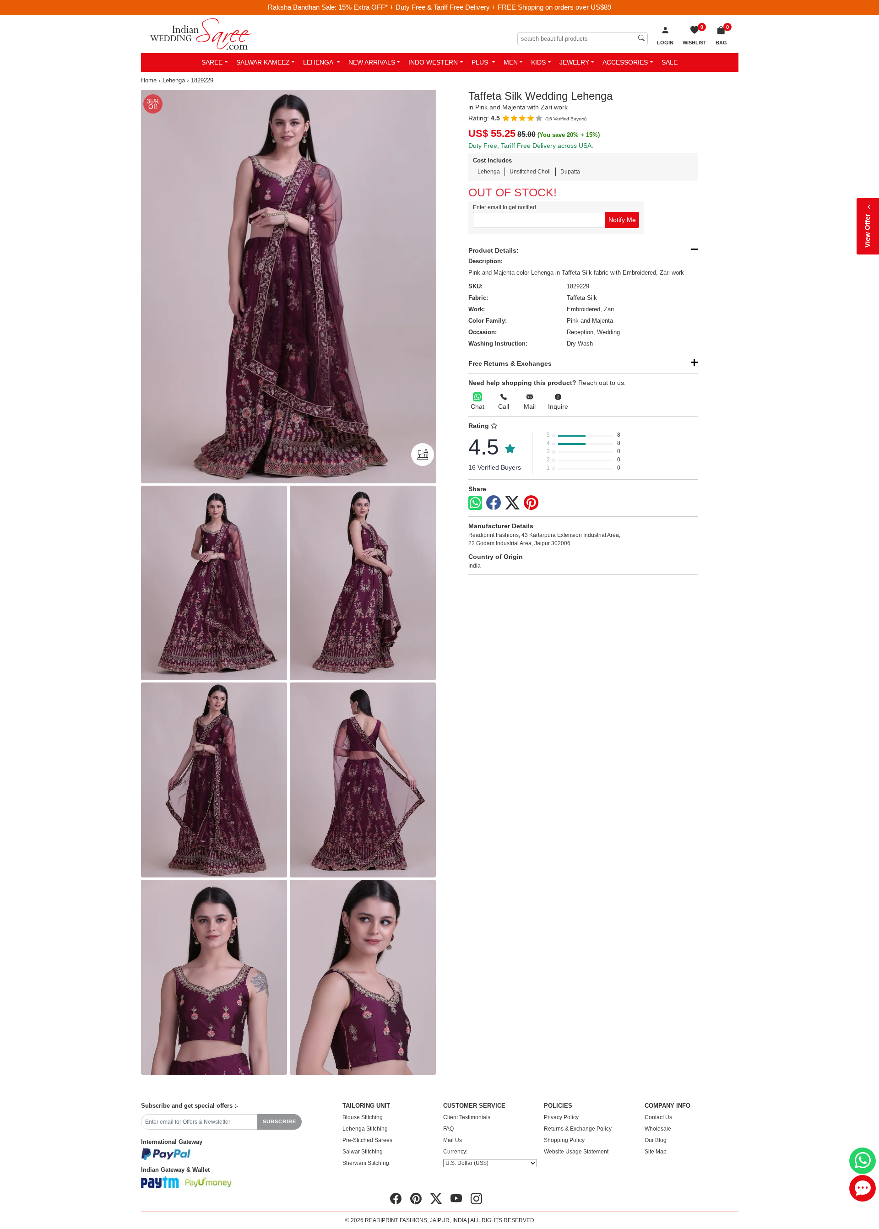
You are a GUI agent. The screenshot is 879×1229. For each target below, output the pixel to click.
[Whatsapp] (475, 503)
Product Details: (493, 250)
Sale (670, 62)
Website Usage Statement (576, 1151)
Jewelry (574, 62)
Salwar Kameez (263, 62)
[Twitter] (512, 503)
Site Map (656, 1151)
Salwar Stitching (362, 1151)
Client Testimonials (466, 1117)
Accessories (625, 62)
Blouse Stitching (362, 1117)
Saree (211, 62)
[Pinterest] (531, 503)
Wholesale (658, 1129)
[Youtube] (456, 1198)
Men (511, 62)
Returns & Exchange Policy (578, 1129)
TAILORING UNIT (366, 1106)
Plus (481, 62)
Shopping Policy (564, 1140)
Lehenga (319, 62)
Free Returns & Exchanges (510, 363)
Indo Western (433, 62)
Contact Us (658, 1117)
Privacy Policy (561, 1117)
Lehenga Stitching (365, 1129)
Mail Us (452, 1140)
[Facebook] (493, 503)
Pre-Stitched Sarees (367, 1140)
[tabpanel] (288, 286)
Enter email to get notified (504, 207)
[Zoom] (288, 286)
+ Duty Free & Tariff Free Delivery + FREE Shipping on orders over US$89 (500, 7)
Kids (538, 62)
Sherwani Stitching (365, 1163)
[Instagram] (476, 1198)
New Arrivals (371, 62)
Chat (477, 406)
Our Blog (656, 1140)
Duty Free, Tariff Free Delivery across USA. (530, 145)
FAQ (448, 1129)
